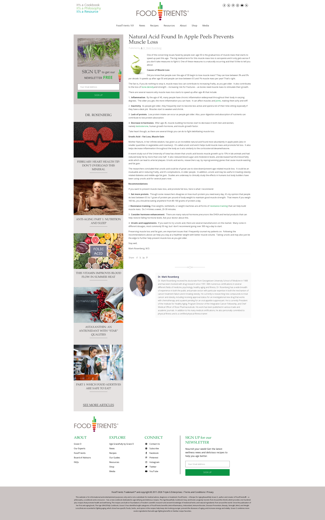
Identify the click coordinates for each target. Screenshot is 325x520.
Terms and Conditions (194, 492)
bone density (148, 87)
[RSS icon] (246, 5)
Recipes (113, 453)
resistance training (219, 206)
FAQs (76, 462)
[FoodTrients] (162, 11)
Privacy (210, 492)
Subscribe (154, 448)
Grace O (77, 444)
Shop (111, 466)
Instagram (154, 462)
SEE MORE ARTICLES (98, 405)
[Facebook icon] (224, 5)
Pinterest (153, 457)
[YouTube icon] (242, 5)
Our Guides (114, 457)
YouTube (153, 471)
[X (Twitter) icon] (228, 5)
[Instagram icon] (237, 5)
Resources (114, 462)
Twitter (152, 466)
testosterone (142, 126)
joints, (218, 100)
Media (112, 471)
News (112, 448)
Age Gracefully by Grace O (121, 444)
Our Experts (79, 448)
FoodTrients (80, 453)
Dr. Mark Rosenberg (152, 48)
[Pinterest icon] (233, 5)
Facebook (154, 453)
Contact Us (154, 444)
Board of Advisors (82, 457)
